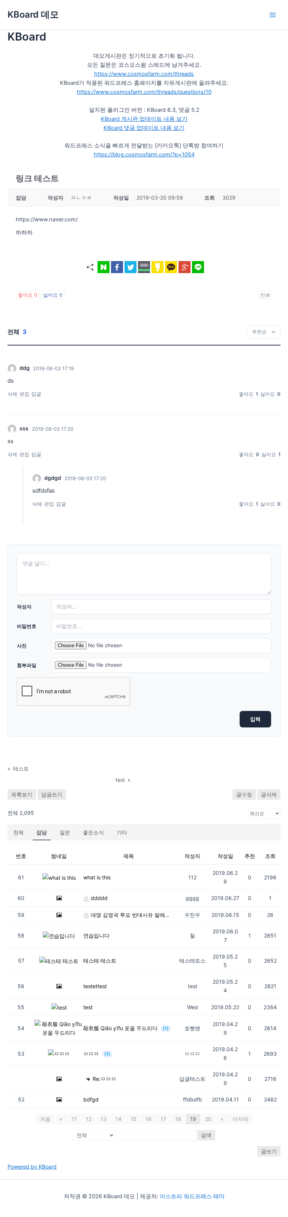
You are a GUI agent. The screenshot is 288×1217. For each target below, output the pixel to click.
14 (119, 1119)
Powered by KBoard (32, 1166)
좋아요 (27, 295)
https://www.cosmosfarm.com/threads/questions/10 (144, 92)
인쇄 (265, 295)
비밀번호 (26, 626)
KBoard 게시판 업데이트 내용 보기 (144, 119)
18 (178, 1119)
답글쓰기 (51, 794)
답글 (36, 394)
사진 (22, 646)
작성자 (24, 607)
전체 (18, 832)
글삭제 (269, 794)
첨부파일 (26, 665)
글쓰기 (269, 1151)
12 (89, 1119)
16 (149, 1119)
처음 (45, 1119)
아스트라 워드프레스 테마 (192, 1196)
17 (163, 1119)
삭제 (12, 394)
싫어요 (52, 295)
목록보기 (21, 794)
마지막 (240, 1119)
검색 (206, 1135)
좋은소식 (93, 832)
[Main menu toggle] (272, 15)
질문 (65, 832)
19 (193, 1119)
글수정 (244, 794)
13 (103, 1119)
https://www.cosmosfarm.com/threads (144, 74)
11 (74, 1119)
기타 (122, 832)
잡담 (41, 832)
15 (133, 1119)
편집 (24, 394)
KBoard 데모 (33, 14)
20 (208, 1119)
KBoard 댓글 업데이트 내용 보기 (144, 128)
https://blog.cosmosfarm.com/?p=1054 (144, 154)
